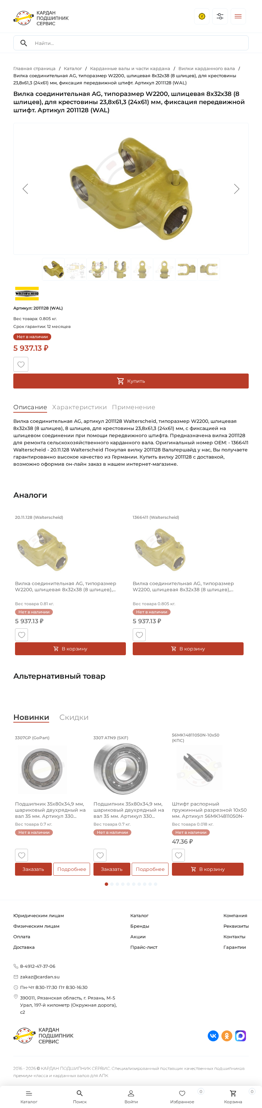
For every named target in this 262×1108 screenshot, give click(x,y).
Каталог (139, 915)
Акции (138, 936)
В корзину (74, 649)
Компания (235, 915)
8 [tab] (144, 884)
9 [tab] (150, 884)
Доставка (24, 947)
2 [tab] (112, 884)
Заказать (33, 869)
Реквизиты (236, 926)
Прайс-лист (143, 947)
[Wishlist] (20, 364)
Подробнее (71, 869)
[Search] (24, 43)
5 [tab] (128, 884)
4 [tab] (123, 884)
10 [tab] (155, 884)
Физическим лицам (36, 926)
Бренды (139, 926)
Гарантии (234, 947)
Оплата (21, 936)
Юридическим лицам (38, 915)
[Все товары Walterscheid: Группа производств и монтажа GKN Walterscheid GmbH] (27, 293)
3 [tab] (117, 884)
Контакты (234, 936)
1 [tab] (106, 884)
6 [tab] (133, 884)
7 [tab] (139, 884)
